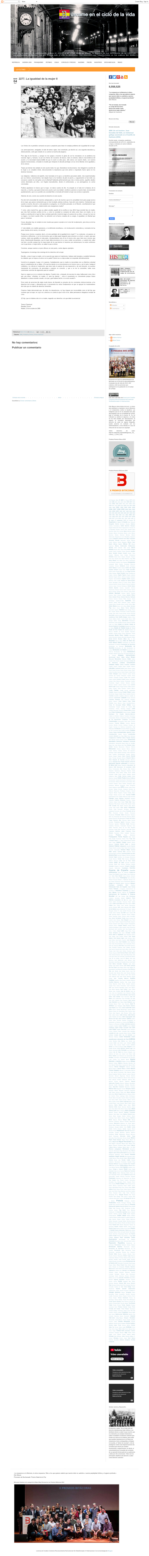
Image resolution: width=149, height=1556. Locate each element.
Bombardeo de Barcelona (128, 644)
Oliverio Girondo (115, 1167)
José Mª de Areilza (114, 958)
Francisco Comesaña (120, 825)
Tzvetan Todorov (113, 1312)
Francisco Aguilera (114, 824)
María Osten (127, 1105)
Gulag (110, 874)
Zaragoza (127, 1339)
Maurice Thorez (113, 1130)
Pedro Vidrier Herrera (125, 1189)
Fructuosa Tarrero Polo (122, 838)
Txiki (134, 1310)
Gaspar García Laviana (115, 848)
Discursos (112, 749)
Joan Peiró (132, 920)
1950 (133, 511)
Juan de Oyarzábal (117, 993)
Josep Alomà (131, 982)
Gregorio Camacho (119, 866)
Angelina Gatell (126, 578)
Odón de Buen (115, 1165)
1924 (122, 505)
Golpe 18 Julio (119, 862)
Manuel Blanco (113, 1068)
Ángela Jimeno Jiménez (120, 577)
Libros (132, 1039)
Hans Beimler (118, 876)
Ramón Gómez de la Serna (123, 1228)
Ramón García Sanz (129, 1226)
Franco (118, 835)
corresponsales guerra (124, 732)
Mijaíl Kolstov (127, 1145)
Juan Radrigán (118, 1005)
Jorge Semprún (113, 932)
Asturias (121, 610)
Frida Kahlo (132, 836)
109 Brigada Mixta (113, 500)
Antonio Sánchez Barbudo (128, 597)
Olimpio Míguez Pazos (126, 1165)
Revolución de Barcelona (116, 1248)
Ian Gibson (132, 890)
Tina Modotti (132, 1303)
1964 (123, 514)
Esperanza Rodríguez (119, 791)
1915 (127, 503)
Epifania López (116, 787)
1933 (125, 507)
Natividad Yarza (119, 1154)
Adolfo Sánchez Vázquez (128, 525)
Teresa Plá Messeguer (129, 1299)
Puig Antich (122, 1210)
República (121, 1243)
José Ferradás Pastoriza (115, 947)
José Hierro (132, 953)
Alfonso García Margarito (120, 542)
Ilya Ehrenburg (130, 896)
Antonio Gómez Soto (117, 591)
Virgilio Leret (112, 1334)
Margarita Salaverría (124, 1090)
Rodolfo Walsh (126, 1259)
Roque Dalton (112, 1265)
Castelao (111, 695)
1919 (133, 503)
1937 (114, 509)
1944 (113, 511)
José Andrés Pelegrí (122, 936)
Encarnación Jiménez (114, 781)
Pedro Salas (128, 1187)
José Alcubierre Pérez (129, 934)
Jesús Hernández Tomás (118, 918)
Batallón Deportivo (130, 631)
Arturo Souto (116, 608)
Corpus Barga (113, 732)
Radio (124, 1213)
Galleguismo (123, 846)
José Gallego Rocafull (129, 947)
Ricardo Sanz (131, 1254)
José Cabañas (131, 942)
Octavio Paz (126, 1163)
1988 (132, 518)
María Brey (111, 1094)
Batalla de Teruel (130, 628)
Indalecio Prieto (130, 898)
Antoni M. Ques (122, 582)
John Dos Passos (127, 929)
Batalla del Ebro (113, 629)
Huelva (111, 888)
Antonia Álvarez (122, 584)
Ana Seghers (124, 562)
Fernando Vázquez (130, 814)
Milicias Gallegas (117, 1147)
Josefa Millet (112, 978)
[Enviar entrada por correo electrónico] (37, 332)
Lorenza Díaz (112, 1044)
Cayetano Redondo (114, 699)
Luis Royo (116, 1057)
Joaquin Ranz (131, 925)
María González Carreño (119, 1097)
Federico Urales (113, 802)
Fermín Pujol (112, 809)
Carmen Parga (119, 686)
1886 (21, 334)
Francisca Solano (130, 822)
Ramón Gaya (112, 1228)
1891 (116, 502)
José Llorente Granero (114, 954)
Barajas (111, 620)
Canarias (126, 664)
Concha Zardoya (123, 725)
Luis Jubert (122, 1054)
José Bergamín (131, 940)
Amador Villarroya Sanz (116, 555)
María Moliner (118, 1105)
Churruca (121, 710)
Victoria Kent (120, 1330)
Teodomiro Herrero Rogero (120, 1296)
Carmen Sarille (127, 686)
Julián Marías (131, 1015)
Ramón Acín (115, 1224)
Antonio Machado (114, 593)
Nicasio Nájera (123, 1158)
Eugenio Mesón (113, 792)
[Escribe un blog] (43, 332)
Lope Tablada (127, 1043)
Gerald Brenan (113, 859)
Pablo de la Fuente (119, 1171)
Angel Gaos (122, 569)
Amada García (112, 551)
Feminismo (26, 334)
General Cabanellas (114, 849)
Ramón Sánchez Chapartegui (116, 1233)
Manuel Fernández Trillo (120, 1072)
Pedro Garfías (120, 1183)
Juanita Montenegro (121, 1009)
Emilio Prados (122, 778)
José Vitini (119, 976)
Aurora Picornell (131, 613)
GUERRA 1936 (27, 62)
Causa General (131, 697)
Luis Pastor (129, 1054)
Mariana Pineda (113, 1112)
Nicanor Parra (116, 1158)
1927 (130, 505)
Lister (114, 1043)
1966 (130, 515)
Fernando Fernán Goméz (120, 813)
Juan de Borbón (125, 991)
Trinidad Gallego (113, 1310)
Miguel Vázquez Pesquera (116, 1145)
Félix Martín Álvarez (122, 805)
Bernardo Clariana (117, 637)
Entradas (114, 305)
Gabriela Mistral (119, 844)
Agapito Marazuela (113, 527)
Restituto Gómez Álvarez (128, 1245)
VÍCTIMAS (49, 62)
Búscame (111, 659)
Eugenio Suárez (122, 792)
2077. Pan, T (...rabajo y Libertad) (124, 291)
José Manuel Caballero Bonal (122, 962)
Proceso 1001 (120, 1208)
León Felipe (112, 1029)
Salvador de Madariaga (128, 1270)
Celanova (126, 699)
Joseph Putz (112, 985)
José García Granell (114, 949)
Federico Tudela (130, 800)
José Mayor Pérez (122, 967)
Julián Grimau (123, 1015)
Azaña (120, 617)
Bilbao (125, 639)
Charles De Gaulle (126, 706)
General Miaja (125, 850)
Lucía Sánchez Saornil (123, 1048)
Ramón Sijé (128, 1233)
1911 (113, 503)
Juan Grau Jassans (114, 1000)
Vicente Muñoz (126, 1325)
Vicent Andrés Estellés (129, 1319)
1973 (126, 516)
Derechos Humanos (122, 741)
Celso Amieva (122, 701)
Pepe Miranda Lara (123, 1191)
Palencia (126, 1174)
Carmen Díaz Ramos (114, 681)
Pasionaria (112, 1178)
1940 (126, 509)
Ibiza (110, 892)
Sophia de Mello (118, 1286)
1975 (133, 516)
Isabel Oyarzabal (117, 903)
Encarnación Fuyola (114, 780)
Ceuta (133, 705)
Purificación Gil (113, 1212)
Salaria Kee (118, 1270)
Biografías (112, 640)
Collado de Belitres (114, 716)
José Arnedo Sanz (130, 938)
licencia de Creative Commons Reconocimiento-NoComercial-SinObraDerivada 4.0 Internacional (122, 399)
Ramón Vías (120, 1235)
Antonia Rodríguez (122, 586)
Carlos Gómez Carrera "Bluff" (127, 670)
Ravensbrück (113, 1239)
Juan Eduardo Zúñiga (129, 993)
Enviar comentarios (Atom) (28, 401)
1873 (130, 500)
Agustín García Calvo (121, 529)
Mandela (125, 1063)
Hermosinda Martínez (129, 881)
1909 (133, 502)
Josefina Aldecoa (123, 978)
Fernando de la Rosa (120, 811)
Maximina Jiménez (125, 1132)
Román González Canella (119, 1261)
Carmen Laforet (118, 684)
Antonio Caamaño (125, 587)
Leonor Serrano (131, 1029)
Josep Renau (121, 983)
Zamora (122, 1339)
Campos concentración (127, 662)
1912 (117, 503)
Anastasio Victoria (114, 566)
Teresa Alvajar (113, 1297)
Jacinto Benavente (130, 905)
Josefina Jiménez (130, 980)
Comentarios (115, 308)
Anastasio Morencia (129, 564)
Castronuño (117, 697)
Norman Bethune (113, 1163)
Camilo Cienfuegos (124, 660)
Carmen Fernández (125, 681)
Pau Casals (112, 1180)
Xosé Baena (131, 1338)
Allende (133, 547)
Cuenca (119, 738)
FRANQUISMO (38, 62)
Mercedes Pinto (113, 1138)
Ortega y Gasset (118, 1169)
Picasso (126, 1194)
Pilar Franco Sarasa (126, 1196)
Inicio (59, 397)
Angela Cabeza (113, 575)
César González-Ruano (129, 703)
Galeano (111, 846)
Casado (111, 692)
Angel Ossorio (131, 571)
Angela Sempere (130, 577)
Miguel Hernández (125, 1141)
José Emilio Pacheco (129, 945)
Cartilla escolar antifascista (127, 690)
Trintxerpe (120, 1310)
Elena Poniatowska (114, 769)
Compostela (132, 719)
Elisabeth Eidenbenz (114, 770)
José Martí (114, 967)
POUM (110, 1204)
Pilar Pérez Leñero (118, 1198)
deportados (112, 741)
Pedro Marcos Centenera (116, 1185)
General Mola (122, 851)
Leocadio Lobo (127, 1027)
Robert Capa (126, 1255)
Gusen (117, 874)
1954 (119, 513)
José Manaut (128, 960)
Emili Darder (119, 772)
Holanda (133, 885)
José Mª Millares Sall (126, 958)
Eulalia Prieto (131, 792)
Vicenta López (113, 1321)
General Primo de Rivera (115, 853)
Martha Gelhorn (126, 1116)
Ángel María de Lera (121, 571)
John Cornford (118, 929)
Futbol (115, 840)
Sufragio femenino (114, 1292)
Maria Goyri (129, 1097)
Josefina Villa (123, 982)
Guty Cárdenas (131, 874)
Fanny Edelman (119, 798)
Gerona (127, 859)
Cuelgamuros (112, 737)
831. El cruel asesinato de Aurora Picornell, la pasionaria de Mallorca (127, 282)
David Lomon (123, 739)
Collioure (122, 716)
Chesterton (111, 708)
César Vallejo (126, 705)
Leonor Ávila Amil (121, 1029)
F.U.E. (117, 796)
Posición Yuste (131, 1202)
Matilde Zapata (127, 1128)
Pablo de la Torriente (129, 1171)
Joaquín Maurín (122, 925)
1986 (129, 518)
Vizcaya (111, 1336)
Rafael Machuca (130, 1219)
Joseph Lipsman (130, 983)
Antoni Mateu (131, 582)
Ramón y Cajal (128, 1235)
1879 (133, 500)
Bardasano (132, 620)
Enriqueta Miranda (114, 785)
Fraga (110, 820)
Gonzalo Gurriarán (130, 862)
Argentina (128, 600)
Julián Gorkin (115, 1015)
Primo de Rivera (124, 1206)
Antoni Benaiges (113, 582)
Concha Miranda (130, 723)
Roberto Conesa (119, 1257)
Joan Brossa (116, 920)
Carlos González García (115, 672)
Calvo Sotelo (116, 660)
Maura (133, 1128)
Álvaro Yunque (131, 549)
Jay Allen (123, 912)
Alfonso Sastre (117, 544)
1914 (123, 503)
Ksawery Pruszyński (127, 1020)
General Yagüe (113, 857)
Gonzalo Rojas (113, 864)
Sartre (116, 1276)
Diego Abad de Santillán (128, 743)
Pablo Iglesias (112, 1172)
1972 (123, 516)
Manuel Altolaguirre (119, 1066)
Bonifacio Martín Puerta (115, 653)
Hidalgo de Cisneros (114, 883)
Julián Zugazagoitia (127, 1016)
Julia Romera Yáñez (126, 1013)
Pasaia (117, 1176)
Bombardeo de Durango (116, 646)
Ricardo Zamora (113, 1255)
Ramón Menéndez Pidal (121, 1230)
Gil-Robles (132, 859)
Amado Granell (122, 553)
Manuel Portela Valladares (119, 1079)
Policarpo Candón (130, 1201)
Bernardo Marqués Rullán (128, 637)
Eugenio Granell (130, 791)
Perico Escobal (113, 1192)
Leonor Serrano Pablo (115, 1031)
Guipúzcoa (132, 872)
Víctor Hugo (115, 1329)
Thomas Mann (116, 1303)
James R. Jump (118, 910)
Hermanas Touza (119, 881)
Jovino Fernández (121, 985)
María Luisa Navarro (118, 1103)
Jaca (122, 905)
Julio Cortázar (122, 1018)
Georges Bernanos (130, 857)
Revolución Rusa (130, 1250)
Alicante (111, 547)
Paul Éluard (120, 1180)
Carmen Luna (126, 684)
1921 (113, 505)
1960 (110, 514)
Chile (133, 708)
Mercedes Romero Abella (123, 1138)
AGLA (120, 527)
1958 (130, 513)
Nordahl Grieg (131, 1162)
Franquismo (113, 837)
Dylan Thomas (112, 758)
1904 (125, 502)
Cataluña (123, 697)
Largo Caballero (123, 1026)
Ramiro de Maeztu (126, 1222)
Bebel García (121, 633)
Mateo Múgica (116, 1125)
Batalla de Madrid (119, 628)
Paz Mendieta (118, 1182)
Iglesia (114, 892)
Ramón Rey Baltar (130, 1232)
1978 (116, 518)
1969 (113, 516)
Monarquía (125, 1149)
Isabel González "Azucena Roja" (122, 901)
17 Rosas (126, 500)
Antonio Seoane (113, 598)
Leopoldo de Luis (113, 1033)
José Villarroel (112, 976)
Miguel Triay (132, 1143)
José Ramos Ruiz (118, 973)
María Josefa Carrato (114, 1101)
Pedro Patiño (127, 1185)
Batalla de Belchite (123, 624)
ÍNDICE (120, 62)
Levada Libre (118, 1035)
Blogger (110, 1551)
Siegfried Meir (127, 1281)
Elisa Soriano (131, 769)
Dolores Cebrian (117, 750)
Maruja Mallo (126, 1119)
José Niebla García (124, 971)
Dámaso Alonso (115, 739)
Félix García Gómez (119, 803)
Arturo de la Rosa (121, 606)
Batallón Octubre (113, 633)
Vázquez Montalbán (129, 1318)
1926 (128, 505)
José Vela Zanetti (130, 974)
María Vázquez (121, 1110)
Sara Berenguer (130, 1274)
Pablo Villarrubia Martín (123, 1172)
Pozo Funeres (116, 1204)
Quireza (120, 1213)
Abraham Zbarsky (125, 524)
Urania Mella (132, 1312)
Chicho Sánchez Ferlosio (123, 708)
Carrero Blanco (131, 688)
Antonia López (112, 586)
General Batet (131, 848)
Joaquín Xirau (126, 927)
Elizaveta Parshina (126, 770)
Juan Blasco (131, 987)
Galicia (117, 846)
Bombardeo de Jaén (120, 648)
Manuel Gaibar (131, 1072)
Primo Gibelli (132, 1206)
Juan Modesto (128, 1002)
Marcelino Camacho (118, 1086)
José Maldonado (118, 960)
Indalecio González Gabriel (117, 898)
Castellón (116, 695)
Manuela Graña (113, 1085)
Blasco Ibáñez (117, 642)
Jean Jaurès (129, 912)
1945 (117, 511)
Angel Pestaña (121, 573)
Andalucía (122, 566)
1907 (130, 502)
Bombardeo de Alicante (129, 642)
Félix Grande (112, 805)
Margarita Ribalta (113, 1090)
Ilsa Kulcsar (122, 896)
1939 (122, 509)
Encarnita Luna (124, 781)
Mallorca (120, 1063)
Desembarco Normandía (115, 743)
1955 (122, 513)
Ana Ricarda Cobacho (114, 562)
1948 (127, 511)
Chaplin (118, 706)
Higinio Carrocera (125, 883)
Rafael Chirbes (117, 1217)
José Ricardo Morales (129, 973)
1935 (133, 507)
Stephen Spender (121, 1288)
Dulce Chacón (126, 756)
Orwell (126, 1169)
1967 (133, 514)
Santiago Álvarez (119, 1274)
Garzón (133, 846)
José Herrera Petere (122, 953)
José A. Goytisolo (117, 934)
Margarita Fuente (120, 1088)
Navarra (127, 1154)
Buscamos (118, 659)
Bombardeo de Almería (115, 644)
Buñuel (127, 657)
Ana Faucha (115, 558)
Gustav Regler (123, 874)
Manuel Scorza (113, 1081)
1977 (113, 518)
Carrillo (111, 690)
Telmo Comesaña (120, 1294)
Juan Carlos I (124, 989)
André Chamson (130, 566)
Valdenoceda (118, 1314)
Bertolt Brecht (113, 639)
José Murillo (115, 971)
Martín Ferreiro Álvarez (124, 1118)
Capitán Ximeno (131, 666)
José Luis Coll (118, 956)
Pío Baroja (126, 1198)
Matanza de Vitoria (125, 1123)
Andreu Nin (128, 567)
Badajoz (125, 617)
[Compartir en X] (45, 332)
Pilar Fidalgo (117, 1196)
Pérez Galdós (131, 1191)
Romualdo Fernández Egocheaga (126, 1263)
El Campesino (131, 763)
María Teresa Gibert (126, 1108)
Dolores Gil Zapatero (129, 750)
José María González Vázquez (118, 963)
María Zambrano (130, 1110)
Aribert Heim (117, 602)
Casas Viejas (127, 692)
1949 (130, 511)
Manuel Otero (127, 1077)
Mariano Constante (129, 1112)
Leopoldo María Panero (125, 1033)
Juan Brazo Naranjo (114, 989)
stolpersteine (131, 1288)
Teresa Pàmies (118, 1299)
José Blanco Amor (113, 942)
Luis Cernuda (122, 1050)
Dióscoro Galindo (130, 747)
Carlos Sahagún (113, 673)
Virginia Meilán (131, 1334)
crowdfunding (131, 734)
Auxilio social (118, 615)
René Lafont (132, 1241)
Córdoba (132, 730)
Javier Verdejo (116, 912)
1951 (110, 513)
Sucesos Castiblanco (129, 1290)
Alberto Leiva (127, 533)
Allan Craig (127, 547)
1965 (126, 514)
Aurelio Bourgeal (130, 611)
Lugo (131, 1048)
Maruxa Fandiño (124, 1121)
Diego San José (113, 745)
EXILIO (57, 62)
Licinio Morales (113, 1041)
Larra (129, 1026)
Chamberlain (112, 706)
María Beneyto (131, 1092)
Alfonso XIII (126, 544)
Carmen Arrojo (131, 675)
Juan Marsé (120, 1002)
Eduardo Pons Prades (119, 761)
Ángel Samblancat (130, 573)
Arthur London (124, 604)
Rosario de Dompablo (119, 1266)
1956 (125, 513)
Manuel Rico (131, 1079)
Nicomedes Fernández (121, 1162)
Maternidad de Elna (126, 1125)
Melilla (116, 1134)
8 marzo (118, 522)
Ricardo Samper (122, 1254)
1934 (129, 507)
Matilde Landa (131, 1127)
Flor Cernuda (123, 816)
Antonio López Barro (129, 591)
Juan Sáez (118, 1007)
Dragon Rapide (117, 756)
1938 (118, 509)
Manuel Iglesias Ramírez (115, 1074)
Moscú (133, 1150)
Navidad (132, 1154)
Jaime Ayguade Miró (126, 907)
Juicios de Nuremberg (119, 1011)
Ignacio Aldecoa (121, 892)
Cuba (125, 736)
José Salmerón (113, 974)
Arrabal (110, 604)
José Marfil (132, 962)
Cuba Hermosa (131, 736)
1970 (116, 516)
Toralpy (129, 1307)
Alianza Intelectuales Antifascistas (125, 546)
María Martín (128, 1103)
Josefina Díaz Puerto (120, 980)
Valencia (125, 1314)
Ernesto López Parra (129, 787)
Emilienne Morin (113, 776)
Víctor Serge (112, 1330)
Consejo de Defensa (119, 727)
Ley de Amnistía (127, 1035)
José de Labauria (113, 945)
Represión (112, 1243)
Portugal (124, 1202)
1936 (110, 509)
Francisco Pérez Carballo (121, 833)
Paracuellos (112, 1176)
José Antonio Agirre (118, 938)
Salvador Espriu (113, 1272)
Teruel (110, 1301)
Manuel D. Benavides (125, 1070)
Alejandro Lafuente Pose (119, 538)
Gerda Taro (121, 859)
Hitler (126, 885)
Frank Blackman (129, 835)
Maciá (127, 1059)
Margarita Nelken (130, 1088)
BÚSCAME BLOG (109, 62)
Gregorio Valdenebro (114, 868)
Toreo (133, 1307)
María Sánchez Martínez (124, 1107)
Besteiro (120, 639)
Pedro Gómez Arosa (130, 1183)
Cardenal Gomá (119, 668)
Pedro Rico (121, 1187)
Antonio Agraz (131, 586)
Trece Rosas (125, 1308)
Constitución (117, 728)
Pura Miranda (131, 1210)
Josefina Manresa (114, 982)
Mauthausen (120, 1130)
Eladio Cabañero (122, 765)
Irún (127, 900)
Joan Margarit (124, 920)
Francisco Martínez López (117, 831)
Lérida (133, 1033)
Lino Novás (129, 1041)
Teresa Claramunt (38, 334)
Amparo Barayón (125, 556)
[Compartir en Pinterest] (49, 332)
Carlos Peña (132, 672)
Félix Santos (124, 807)
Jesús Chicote (122, 916)
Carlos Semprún (123, 673)
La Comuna (124, 1022)
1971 (120, 516)
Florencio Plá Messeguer (119, 818)
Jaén (119, 907)
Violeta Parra (131, 1332)
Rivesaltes (120, 1255)
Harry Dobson (126, 876)
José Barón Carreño (121, 940)
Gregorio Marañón (130, 866)
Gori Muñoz (121, 864)
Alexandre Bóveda (114, 540)
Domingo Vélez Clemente (128, 752)
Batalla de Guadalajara (119, 626)
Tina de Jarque (124, 1303)
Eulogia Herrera (113, 794)
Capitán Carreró (113, 666)
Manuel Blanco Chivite (123, 1068)
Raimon (120, 1222)
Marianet (121, 1112)
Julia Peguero (116, 1013)
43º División (130, 520)
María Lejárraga (124, 1101)
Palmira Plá (132, 1174)
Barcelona (125, 620)
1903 (122, 502)
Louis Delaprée (127, 1046)
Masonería (117, 1123)
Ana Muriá (119, 560)
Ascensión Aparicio (114, 609)
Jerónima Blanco (116, 914)
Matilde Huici (123, 1127)
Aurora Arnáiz (122, 613)
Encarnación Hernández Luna (127, 780)
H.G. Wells (111, 876)
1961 (113, 514)
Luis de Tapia (117, 1052)
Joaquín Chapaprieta (129, 923)
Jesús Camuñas (113, 916)
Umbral (120, 1312)
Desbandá (132, 741)
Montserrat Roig (118, 1150)
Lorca (133, 1043)
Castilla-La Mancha (124, 695)
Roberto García (128, 1257)
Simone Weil (122, 1283)
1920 (110, 505)
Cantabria (132, 664)
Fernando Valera (119, 814)
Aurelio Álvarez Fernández (119, 611)
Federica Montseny (120, 800)
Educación (112, 763)
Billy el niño (131, 639)
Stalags (129, 1286)
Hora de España (121, 887)
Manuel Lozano (126, 1074)
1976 (110, 518)
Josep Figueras (113, 983)
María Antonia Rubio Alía (119, 1092)
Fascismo (127, 798)
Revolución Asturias (115, 1246)
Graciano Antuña (130, 864)
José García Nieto (123, 949)
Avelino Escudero (126, 615)
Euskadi (128, 794)
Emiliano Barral (131, 774)
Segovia (116, 1279)
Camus (122, 664)
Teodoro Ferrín (131, 1296)
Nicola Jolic (117, 1160)
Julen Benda (128, 1011)
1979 (119, 518)
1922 (116, 505)
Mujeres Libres (113, 1152)
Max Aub (127, 1130)
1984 (126, 518)
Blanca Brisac (119, 640)
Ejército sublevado (121, 763)
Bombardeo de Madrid (120, 650)
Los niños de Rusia (118, 1046)
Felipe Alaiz (128, 802)
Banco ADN (132, 619)
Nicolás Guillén (126, 1160)
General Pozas (131, 851)
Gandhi (129, 846)
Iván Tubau (117, 905)
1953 (116, 513)
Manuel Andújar (130, 1066)
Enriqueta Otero (124, 785)
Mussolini (123, 1152)
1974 (130, 516)
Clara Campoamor (117, 712)
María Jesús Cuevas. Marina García (125, 1099)
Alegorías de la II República (122, 536)
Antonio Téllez (122, 598)
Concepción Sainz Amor (124, 721)
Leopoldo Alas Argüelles (128, 1031)
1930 (113, 507)
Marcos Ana (112, 1088)
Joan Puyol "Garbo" (114, 921)
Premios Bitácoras (125, 1204)
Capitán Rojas (122, 666)
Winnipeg (116, 1338)
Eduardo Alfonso (121, 758)
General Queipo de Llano (128, 853)
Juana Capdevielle (126, 1007)
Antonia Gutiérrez (130, 584)
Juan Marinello (113, 1002)
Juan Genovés (125, 996)
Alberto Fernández (118, 533)
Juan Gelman (116, 996)
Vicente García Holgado (120, 1323)
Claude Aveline (127, 712)
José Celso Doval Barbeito (116, 943)
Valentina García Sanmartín (121, 1316)
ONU (121, 1167)
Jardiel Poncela (127, 910)
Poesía (119, 1200)
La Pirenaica (116, 1024)
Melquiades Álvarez (124, 1134)
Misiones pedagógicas (115, 1149)
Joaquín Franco (113, 925)
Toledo (110, 1305)
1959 (133, 513)
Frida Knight (112, 838)
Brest (127, 653)
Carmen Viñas (117, 688)
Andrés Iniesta (121, 567)
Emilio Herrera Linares (124, 776)
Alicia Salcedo (118, 547)
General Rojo (113, 855)
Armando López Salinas (128, 602)
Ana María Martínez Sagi (125, 558)
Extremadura (112, 796)
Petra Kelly (122, 1192)
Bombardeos (131, 651)
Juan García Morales (122, 994)
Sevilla (120, 1281)
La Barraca (117, 1022)
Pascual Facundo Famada (127, 1176)
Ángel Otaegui (112, 573)
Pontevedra (112, 1202)
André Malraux (113, 567)
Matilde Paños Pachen (115, 1128)
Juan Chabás (116, 991)
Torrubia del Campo (114, 1308)
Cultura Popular (126, 737)
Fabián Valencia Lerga (124, 796)
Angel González (130, 569)
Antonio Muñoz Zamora (128, 593)
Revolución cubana (129, 1246)
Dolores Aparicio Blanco (123, 748)
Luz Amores (121, 1059)
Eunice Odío (121, 794)
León (133, 1027)
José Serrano (121, 974)
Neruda (122, 1156)
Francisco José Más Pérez (128, 829)
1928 (133, 505)
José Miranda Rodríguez (121, 969)
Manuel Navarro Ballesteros (116, 1077)
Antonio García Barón (121, 589)
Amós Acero (117, 556)
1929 (110, 507)
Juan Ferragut (112, 994)
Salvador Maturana (124, 1272)
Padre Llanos (120, 1174)
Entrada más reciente (19, 397)
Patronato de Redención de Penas (125, 1178)
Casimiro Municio (131, 694)
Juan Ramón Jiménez (129, 1005)
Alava (125, 531)
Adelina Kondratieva (114, 525)
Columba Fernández (129, 716)
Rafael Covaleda (125, 1217)
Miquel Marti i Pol (127, 1147)
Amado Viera (131, 553)
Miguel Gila (115, 1141)
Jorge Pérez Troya (130, 931)
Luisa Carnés (112, 1059)
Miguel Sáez (125, 1143)
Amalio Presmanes (129, 555)
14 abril (121, 500)
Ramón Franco (118, 1226)
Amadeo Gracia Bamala (123, 551)
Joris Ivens (122, 932)
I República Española (121, 890)
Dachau (133, 737)
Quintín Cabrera (113, 1213)
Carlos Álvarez (127, 668)
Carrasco (124, 688)
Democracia (131, 739)
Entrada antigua (99, 397)
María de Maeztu (127, 1094)
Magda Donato (126, 1061)
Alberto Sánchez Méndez (122, 535)
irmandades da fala (120, 900)
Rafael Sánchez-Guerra (129, 1221)
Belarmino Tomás (130, 633)
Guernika (132, 868)
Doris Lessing (112, 754)
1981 (122, 518)
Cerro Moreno (118, 703)
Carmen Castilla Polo (124, 677)
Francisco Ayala (124, 824)
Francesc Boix (117, 820)
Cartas (116, 690)
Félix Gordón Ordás (130, 803)
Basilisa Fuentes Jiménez (124, 622)
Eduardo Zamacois (130, 761)
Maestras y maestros (115, 1061)
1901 (119, 502)
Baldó (126, 619)
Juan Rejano (112, 1007)
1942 (133, 509)
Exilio (133, 794)
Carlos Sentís (131, 673)
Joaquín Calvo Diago (118, 923)
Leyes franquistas (124, 1036)
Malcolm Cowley (113, 1063)
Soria (125, 1286)
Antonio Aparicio (113, 587)
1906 (128, 502)
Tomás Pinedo (117, 1305)
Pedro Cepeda (127, 1182)
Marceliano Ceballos (123, 1085)
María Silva (118, 1108)
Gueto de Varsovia (123, 872)
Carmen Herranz (125, 683)
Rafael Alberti (121, 1215)
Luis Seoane (131, 1057)
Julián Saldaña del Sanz (115, 1016)
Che (134, 706)
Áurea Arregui (127, 609)
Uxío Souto (112, 1314)
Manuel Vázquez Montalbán (127, 1083)
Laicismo (132, 1024)
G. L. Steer (120, 840)
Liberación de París (123, 1039)
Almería (111, 549)
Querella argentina (122, 1212)
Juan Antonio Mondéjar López (120, 987)
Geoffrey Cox (121, 857)
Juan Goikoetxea (117, 998)
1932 (121, 507)
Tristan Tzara (126, 1310)
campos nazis (114, 664)
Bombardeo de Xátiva (120, 651)
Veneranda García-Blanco (115, 1319)
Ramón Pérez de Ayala (119, 1232)
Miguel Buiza (125, 1139)
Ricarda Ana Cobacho (128, 1252)
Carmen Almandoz (121, 675)
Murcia (119, 1152)
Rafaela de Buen (113, 1222)
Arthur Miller (132, 604)
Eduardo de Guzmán (119, 759)
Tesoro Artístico (117, 1301)
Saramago (111, 1276)
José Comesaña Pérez (129, 943)
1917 (130, 503)
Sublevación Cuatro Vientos (116, 1290)
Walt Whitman (117, 1336)
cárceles (112, 668)
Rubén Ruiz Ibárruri (123, 1268)
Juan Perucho (125, 1004)
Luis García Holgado (126, 1052)
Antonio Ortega (121, 595)
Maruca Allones (117, 1119)
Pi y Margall (119, 1194)
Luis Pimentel (120, 1055)
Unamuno (125, 1312)
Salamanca (112, 1270)
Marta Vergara (117, 1116)
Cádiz (129, 659)
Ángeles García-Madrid (115, 578)
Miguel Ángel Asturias (115, 1139)
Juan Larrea (131, 1000)
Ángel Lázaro (112, 571)
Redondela (112, 1241)
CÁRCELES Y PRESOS (68, 62)
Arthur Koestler (117, 604)
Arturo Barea (113, 606)
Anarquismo (131, 562)
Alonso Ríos (117, 549)
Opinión (125, 1167)
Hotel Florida (131, 887)
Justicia (129, 1018)
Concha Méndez (120, 723)
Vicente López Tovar (115, 1325)
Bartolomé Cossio (113, 622)
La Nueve (130, 1022)
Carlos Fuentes (116, 670)
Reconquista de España (127, 1239)
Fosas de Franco (130, 818)
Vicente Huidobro (130, 1323)
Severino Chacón (130, 1279)
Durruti (133, 756)
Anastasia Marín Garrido (116, 564)
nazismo (112, 1156)
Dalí (110, 739)
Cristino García (122, 734)
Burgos (133, 657)
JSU (110, 987)
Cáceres (124, 659)
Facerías (133, 796)
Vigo (125, 1332)
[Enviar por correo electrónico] (41, 332)
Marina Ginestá (127, 1114)
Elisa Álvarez (123, 769)
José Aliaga (112, 936)
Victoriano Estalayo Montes (116, 1332)
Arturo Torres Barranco (128, 608)
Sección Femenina (124, 1277)
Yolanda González (114, 1339)
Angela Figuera (122, 575)
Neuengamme (128, 1156)
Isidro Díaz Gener (127, 903)
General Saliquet (121, 855)
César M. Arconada (115, 705)
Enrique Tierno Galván (120, 783)
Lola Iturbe (120, 1043)
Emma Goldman (130, 778)
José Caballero (123, 942)
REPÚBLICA (16, 62)
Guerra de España (118, 870)
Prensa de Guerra (114, 1206)
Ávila (117, 617)
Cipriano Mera (127, 710)
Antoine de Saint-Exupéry (128, 580)
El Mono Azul (113, 765)
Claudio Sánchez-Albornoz (127, 714)
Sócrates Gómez (116, 1285)
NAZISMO (81, 62)
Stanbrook (111, 1288)
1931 (117, 507)
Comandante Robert (125, 717)
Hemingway (123, 878)
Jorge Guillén (120, 931)
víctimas (128, 1327)
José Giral (116, 951)
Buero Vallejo (121, 657)
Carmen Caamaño (113, 677)
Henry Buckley (131, 877)
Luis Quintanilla (128, 1055)
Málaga (133, 1061)
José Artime (112, 940)
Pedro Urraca (116, 1189)
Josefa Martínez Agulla (129, 976)
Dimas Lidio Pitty (122, 745)
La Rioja (122, 1024)
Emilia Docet (127, 772)
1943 (110, 511)
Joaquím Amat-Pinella (124, 921)
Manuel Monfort (130, 1075)
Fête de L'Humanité (114, 816)
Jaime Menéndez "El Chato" (124, 909)
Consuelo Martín (125, 728)
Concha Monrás (113, 725)
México (133, 1138)
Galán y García (130, 844)
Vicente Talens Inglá (120, 1327)
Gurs (113, 874)
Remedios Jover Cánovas (121, 1241)
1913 (120, 503)
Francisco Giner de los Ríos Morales (124, 827)
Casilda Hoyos (122, 694)
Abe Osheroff (131, 522)
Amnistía (111, 556)
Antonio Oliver (112, 595)
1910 (110, 503)
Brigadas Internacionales (126, 655)
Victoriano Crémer (130, 1330)
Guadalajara (125, 868)
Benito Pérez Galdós (121, 635)
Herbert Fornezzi (113, 879)
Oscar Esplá (131, 1169)
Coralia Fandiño (125, 730)
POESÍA (89, 62)
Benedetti (111, 635)
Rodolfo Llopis (118, 1259)
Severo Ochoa (113, 1281)
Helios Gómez (115, 877)
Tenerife (128, 1294)
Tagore (123, 1292)
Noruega (121, 1163)
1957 (128, 513)
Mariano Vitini (112, 1114)
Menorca (133, 1134)
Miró (134, 1147)
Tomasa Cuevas (122, 1307)
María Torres (116, 340)
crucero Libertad (113, 736)
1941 (130, 509)
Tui (131, 1310)
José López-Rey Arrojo (126, 954)
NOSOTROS (98, 62)
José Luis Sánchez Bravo (128, 956)
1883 (110, 502)
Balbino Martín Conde (119, 619)
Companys (125, 719)
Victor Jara (122, 1329)
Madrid (132, 1059)
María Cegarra (119, 1094)
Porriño (118, 1202)
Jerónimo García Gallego (128, 914)
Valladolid (132, 1316)
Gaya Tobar (124, 848)
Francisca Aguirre (119, 822)
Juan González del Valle (128, 998)
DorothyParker (121, 754)
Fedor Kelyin (121, 802)
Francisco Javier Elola (114, 829)
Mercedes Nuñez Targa (127, 1136)
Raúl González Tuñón (127, 1237)
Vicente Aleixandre (124, 1321)
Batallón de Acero (119, 631)
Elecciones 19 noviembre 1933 (126, 767)
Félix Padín (116, 807)
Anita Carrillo (117, 580)
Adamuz (133, 524)
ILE (116, 896)
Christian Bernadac (113, 710)
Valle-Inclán (112, 1318)
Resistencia (118, 1245)
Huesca (116, 889)
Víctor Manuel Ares (130, 1329)
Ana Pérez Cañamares (129, 560)
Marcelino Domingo (130, 1086)
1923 (119, 505)
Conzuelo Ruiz (117, 730)
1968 (110, 516)
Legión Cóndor (119, 1027)
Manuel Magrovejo (120, 1075)
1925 (125, 505)
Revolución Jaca (119, 1250)
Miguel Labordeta (116, 1143)
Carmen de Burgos (130, 679)
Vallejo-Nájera (119, 1318)
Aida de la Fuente (118, 531)
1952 (113, 513)
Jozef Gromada (131, 985)
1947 (124, 511)
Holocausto (112, 887)
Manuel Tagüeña (124, 1081)
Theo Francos (125, 1301)
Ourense (111, 1171)
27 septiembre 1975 (120, 520)
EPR (122, 787)
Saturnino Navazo (124, 1276)
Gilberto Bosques (113, 860)
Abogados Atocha (114, 524)
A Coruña (125, 522)
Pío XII (131, 1198)
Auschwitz (111, 615)
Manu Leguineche (123, 1065)
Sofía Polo (123, 1285)
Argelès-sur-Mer (120, 600)
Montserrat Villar (127, 1150)
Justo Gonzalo (117, 1020)
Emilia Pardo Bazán (120, 774)
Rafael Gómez (121, 1219)
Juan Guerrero (124, 1000)
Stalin (133, 1286)
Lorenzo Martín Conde (123, 1044)
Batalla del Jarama (123, 629)
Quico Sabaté (131, 1212)
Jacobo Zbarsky (113, 907)
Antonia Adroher (113, 584)
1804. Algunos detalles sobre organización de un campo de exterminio (127, 271)
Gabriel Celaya (121, 842)
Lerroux (111, 1035)
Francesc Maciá (126, 820)
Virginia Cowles (121, 1334)
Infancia (111, 900)
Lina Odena (121, 1041)
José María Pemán (118, 965)
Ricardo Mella (113, 1254)
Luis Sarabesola (124, 1057)
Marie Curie (120, 1114)
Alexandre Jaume (125, 540)
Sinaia (128, 1283)
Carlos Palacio (124, 672)
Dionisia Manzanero (119, 747)
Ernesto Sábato (113, 789)
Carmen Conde (121, 679)
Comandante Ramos (114, 717)
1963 (120, 514)
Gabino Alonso (117, 337)
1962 (117, 514)
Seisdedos (122, 1279)
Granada (111, 866)
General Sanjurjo (130, 855)
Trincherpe (132, 1308)
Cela (122, 699)
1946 (120, 511)
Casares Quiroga (118, 692)
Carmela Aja (112, 675)
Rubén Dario (115, 1268)
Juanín (114, 1009)
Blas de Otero (127, 640)
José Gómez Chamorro (125, 951)
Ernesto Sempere (123, 789)
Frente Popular (123, 837)
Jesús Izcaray (129, 918)
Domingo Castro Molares (115, 752)
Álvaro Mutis (124, 549)
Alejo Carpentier (131, 538)
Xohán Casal (123, 1338)
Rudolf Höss (132, 1268)
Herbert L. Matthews (123, 879)
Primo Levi (112, 1208)
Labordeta (127, 1024)
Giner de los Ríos (125, 860)
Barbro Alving (117, 620)
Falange (111, 798)
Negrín (117, 1156)
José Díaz (121, 945)
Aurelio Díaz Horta (114, 613)
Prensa (31, 334)
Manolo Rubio (115, 1065)
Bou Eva (123, 653)
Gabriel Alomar (127, 840)
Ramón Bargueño (124, 1224)
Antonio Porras (116, 597)
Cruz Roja (120, 736)
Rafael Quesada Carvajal (115, 1221)
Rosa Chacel (120, 1265)
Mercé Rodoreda (113, 1136)
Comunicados (113, 721)
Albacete (129, 531)
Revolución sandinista (115, 1252)
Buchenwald (112, 657)
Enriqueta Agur (131, 783)
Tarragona (128, 1292)
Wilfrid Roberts (125, 1336)
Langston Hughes (113, 1026)
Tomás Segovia (126, 1305)
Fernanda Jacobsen (123, 809)
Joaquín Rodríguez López (115, 927)
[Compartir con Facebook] (47, 332)
